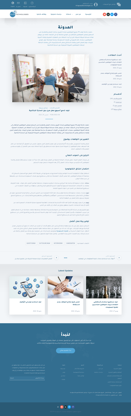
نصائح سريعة (43, 108)
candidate (70, 243)
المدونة (25, 6)
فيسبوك (62, 368)
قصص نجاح (118, 106)
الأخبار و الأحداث (55, 108)
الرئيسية (88, 14)
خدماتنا (68, 14)
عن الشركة (100, 365)
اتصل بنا (18, 6)
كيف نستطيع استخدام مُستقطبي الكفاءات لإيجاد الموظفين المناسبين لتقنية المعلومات (110, 62)
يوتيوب (63, 379)
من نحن (78, 14)
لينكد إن (63, 376)
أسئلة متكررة (32, 6)
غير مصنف (119, 102)
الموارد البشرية (118, 368)
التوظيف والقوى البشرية (115, 372)
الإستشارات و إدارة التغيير (115, 382)
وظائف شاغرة (41, 14)
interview (58, 243)
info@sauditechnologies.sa (103, 395)
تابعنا (63, 365)
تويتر (64, 372)
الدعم (82, 365)
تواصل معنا (81, 376)
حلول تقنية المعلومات (116, 385)
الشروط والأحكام (79, 368)
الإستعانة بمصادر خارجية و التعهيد (114, 377)
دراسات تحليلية (56, 14)
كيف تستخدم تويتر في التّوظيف (111, 84)
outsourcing (44, 243)
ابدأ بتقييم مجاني (65, 350)
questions (31, 243)
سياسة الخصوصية (78, 372)
